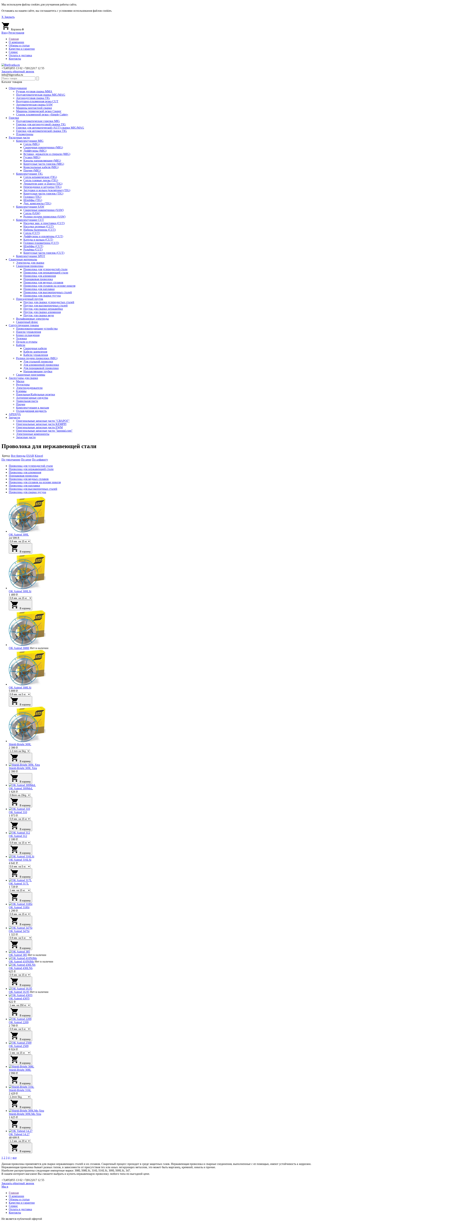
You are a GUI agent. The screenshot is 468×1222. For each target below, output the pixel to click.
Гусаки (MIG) (31, 157)
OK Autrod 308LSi (20, 687)
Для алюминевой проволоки (41, 364)
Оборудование (18, 88)
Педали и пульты (26, 341)
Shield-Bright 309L (20, 744)
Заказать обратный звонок (17, 71)
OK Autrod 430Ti (19, 998)
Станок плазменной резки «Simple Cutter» (42, 114)
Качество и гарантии (22, 48)
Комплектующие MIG (30, 140)
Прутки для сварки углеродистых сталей (48, 302)
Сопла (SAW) (31, 213)
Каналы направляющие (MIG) (42, 160)
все (15, 1157)
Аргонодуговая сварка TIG (33, 98)
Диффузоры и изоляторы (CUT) (43, 236)
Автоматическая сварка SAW (34, 104)
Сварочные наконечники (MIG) (43, 147)
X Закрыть (8, 16)
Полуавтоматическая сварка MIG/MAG (40, 94)
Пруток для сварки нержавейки (43, 308)
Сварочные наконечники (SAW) (43, 210)
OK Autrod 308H (19, 648)
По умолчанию (10, 459)
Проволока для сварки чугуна (42, 295)
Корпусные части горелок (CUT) (43, 252)
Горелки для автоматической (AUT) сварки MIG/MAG (50, 127)
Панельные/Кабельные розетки (35, 394)
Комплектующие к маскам (32, 407)
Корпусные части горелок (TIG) (43, 193)
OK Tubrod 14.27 (19, 1134)
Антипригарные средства (32, 397)
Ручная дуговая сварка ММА (34, 91)
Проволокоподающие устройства (37, 328)
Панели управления (28, 331)
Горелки (14, 117)
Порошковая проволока (38, 279)
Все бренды (18, 455)
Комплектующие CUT (30, 219)
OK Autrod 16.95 (19, 991)
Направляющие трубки (37, 371)
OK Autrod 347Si (19, 931)
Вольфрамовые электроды (32, 318)
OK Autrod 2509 (19, 1046)
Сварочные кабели (35, 348)
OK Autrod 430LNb (21, 968)
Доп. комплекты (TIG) (37, 203)
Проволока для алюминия (39, 275)
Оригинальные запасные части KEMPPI (41, 424)
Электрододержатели (29, 387)
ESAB (30, 455)
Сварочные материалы (23, 259)
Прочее (20, 404)
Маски (20, 381)
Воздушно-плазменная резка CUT (37, 101)
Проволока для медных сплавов (43, 282)
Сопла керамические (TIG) (40, 177)
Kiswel (39, 455)
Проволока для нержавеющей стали (45, 272)
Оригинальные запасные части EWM (39, 427)
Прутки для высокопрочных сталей (45, 305)
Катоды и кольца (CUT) (38, 239)
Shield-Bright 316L (20, 1090)
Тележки (21, 338)
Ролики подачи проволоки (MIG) (36, 358)
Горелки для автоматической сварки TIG (41, 130)
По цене (26, 459)
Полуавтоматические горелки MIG (38, 121)
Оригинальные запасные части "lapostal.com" (44, 430)
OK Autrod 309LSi (20, 591)
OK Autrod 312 (18, 836)
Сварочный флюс (27, 322)
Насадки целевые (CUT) (38, 226)
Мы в (4, 1186)
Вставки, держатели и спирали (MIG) (46, 154)
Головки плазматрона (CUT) (41, 242)
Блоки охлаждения (27, 335)
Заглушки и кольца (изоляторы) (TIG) (46, 190)
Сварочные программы (30, 374)
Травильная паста (27, 401)
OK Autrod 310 (18, 812)
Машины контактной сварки (34, 107)
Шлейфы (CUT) (33, 246)
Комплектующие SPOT (30, 256)
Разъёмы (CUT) (33, 249)
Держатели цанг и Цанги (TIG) (42, 183)
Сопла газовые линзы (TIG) (40, 180)
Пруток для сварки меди (38, 315)
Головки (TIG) (32, 196)
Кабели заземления (35, 351)
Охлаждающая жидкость (31, 410)
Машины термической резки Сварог (38, 111)
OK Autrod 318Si (19, 907)
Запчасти (14, 417)
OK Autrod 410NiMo (21, 961)
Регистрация (16, 32)
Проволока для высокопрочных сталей (47, 292)
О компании (16, 42)
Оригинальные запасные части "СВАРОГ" (43, 420)
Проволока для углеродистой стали (45, 269)
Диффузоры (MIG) (34, 150)
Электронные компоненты (32, 434)
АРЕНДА (15, 414)
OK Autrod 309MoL (21, 788)
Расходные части (19, 137)
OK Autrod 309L (19, 534)
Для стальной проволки (38, 361)
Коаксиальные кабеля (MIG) (40, 167)
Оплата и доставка (20, 55)
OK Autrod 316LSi (20, 859)
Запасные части (26, 437)
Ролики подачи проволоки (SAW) (44, 216)
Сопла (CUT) (31, 233)
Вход (4, 32)
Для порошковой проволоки (41, 368)
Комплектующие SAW (30, 206)
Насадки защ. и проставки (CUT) (44, 223)
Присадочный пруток (29, 298)
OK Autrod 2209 (19, 1022)
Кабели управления (35, 354)
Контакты (15, 58)
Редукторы (23, 384)
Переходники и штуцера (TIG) (42, 186)
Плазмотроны (24, 134)
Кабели (20, 345)
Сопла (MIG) (31, 144)
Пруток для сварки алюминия (42, 312)
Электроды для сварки (30, 262)
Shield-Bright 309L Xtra (23, 768)
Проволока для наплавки (39, 289)
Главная (14, 38)
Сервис (13, 52)
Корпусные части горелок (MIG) (43, 163)
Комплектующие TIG (29, 173)
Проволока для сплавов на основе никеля (49, 285)
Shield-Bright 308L (20, 1069)
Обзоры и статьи (19, 45)
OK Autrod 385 (18, 954)
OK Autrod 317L (19, 883)
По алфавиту (40, 459)
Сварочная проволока (29, 266)
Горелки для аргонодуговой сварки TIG (41, 124)
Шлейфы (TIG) (32, 200)
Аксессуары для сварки (23, 378)
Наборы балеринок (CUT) (39, 229)
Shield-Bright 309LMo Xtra (25, 1114)
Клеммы (21, 391)
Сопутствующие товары (24, 325)
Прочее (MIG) (32, 170)
